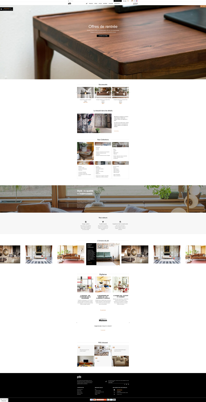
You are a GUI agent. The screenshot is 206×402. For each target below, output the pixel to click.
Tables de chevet (116, 171)
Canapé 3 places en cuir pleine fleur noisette (103, 101)
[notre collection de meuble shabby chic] (38, 254)
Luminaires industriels (82, 172)
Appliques (80, 166)
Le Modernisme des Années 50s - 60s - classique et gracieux (103, 297)
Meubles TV (98, 173)
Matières (105, 3)
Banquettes (98, 147)
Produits (91, 3)
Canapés (97, 148)
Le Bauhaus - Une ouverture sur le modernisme (85, 297)
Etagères (97, 172)
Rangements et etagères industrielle (102, 175)
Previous (76, 92)
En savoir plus (103, 310)
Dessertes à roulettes (99, 171)
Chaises (114, 150)
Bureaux (114, 167)
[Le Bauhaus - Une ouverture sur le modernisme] (85, 284)
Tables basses (116, 168)
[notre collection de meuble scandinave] (103, 254)
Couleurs (111, 3)
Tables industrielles (116, 174)
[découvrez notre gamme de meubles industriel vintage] (134, 254)
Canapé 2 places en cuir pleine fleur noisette (120, 101)
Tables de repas (116, 172)
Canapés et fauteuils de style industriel (102, 151)
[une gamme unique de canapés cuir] (70, 254)
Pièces (95, 3)
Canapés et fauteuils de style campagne (103, 155)
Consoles (97, 170)
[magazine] (86, 3)
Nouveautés (117, 3)
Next (122, 255)
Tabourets (115, 153)
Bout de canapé (116, 166)
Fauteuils (97, 149)
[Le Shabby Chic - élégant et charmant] (121, 284)
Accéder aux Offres (103, 35)
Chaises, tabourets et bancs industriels (120, 155)
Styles (100, 3)
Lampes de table (81, 167)
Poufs (114, 151)
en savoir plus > (116, 130)
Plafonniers (80, 170)
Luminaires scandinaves (82, 173)
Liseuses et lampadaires (82, 168)
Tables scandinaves (116, 175)
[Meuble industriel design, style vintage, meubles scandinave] (70, 3)
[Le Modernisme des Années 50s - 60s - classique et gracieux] (103, 284)
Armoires (97, 166)
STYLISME (124, 1)
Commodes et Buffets (100, 168)
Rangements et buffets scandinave (102, 176)
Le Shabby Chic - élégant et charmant (120, 296)
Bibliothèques (98, 167)
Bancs (114, 149)
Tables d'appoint (116, 170)
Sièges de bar (115, 152)
